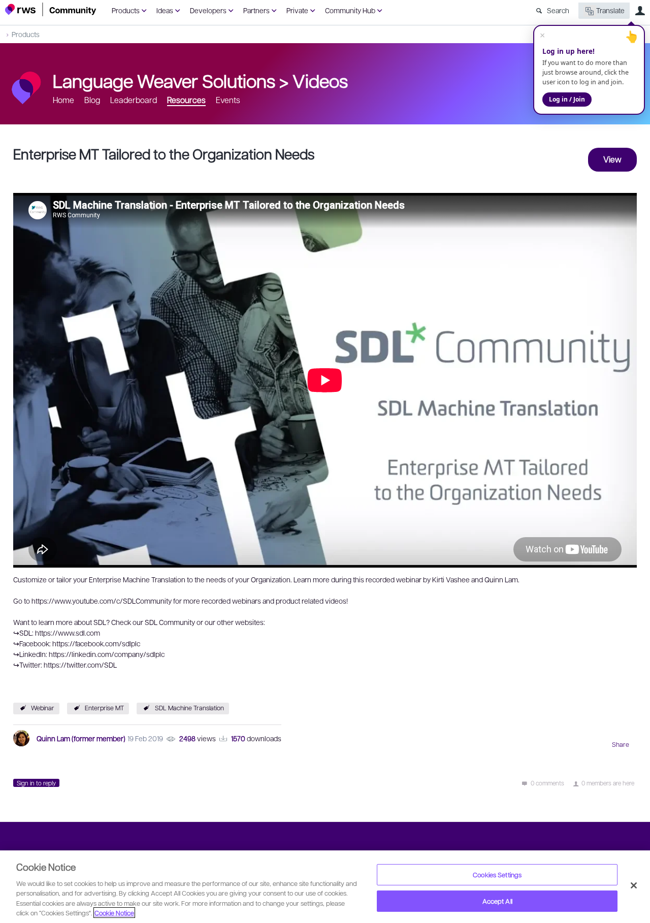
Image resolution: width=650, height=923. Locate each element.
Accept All (497, 901)
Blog (92, 99)
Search (558, 10)
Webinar (42, 708)
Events (228, 99)
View (612, 159)
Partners (256, 10)
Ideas (164, 10)
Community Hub (350, 10)
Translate (610, 10)
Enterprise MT (104, 708)
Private (297, 10)
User (640, 11)
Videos (320, 80)
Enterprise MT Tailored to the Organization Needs (163, 153)
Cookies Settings (497, 874)
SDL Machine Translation (189, 708)
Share (620, 744)
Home (63, 99)
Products (126, 10)
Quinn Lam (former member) (81, 738)
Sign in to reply (36, 783)
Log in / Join (567, 99)
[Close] (634, 885)
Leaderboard (133, 99)
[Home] (50, 9)
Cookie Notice (114, 912)
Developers (208, 10)
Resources (186, 99)
